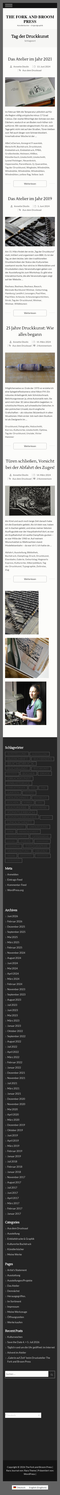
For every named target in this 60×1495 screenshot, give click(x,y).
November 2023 (16, 989)
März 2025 (13, 942)
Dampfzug (22, 555)
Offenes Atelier (17, 836)
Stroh (8, 300)
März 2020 (13, 1119)
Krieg (40, 803)
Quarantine (41, 164)
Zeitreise (41, 566)
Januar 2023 (14, 1025)
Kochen (12, 802)
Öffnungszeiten (15, 1317)
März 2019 (13, 1145)
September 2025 (16, 931)
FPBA (38, 150)
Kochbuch (40, 798)
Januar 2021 (14, 1093)
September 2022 (16, 1036)
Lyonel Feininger (13, 160)
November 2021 (16, 1077)
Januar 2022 (14, 1067)
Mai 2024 (12, 968)
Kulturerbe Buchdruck (19, 1243)
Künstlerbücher (22, 817)
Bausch (37, 286)
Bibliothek (32, 552)
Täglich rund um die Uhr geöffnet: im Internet (31, 1347)
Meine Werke (14, 1254)
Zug (7, 569)
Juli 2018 (12, 1161)
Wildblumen (20, 303)
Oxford (11, 841)
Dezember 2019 (16, 1124)
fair (33, 787)
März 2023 (13, 1020)
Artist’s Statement (17, 1270)
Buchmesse (12, 774)
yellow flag (25, 174)
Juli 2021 (12, 1083)
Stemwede (13, 846)
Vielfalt (41, 851)
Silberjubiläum (34, 562)
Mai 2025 (12, 937)
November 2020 (16, 1104)
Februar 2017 (14, 1208)
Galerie (20, 559)
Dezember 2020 (16, 1098)
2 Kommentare (44, 345)
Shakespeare (42, 841)
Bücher (29, 773)
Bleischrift (10, 146)
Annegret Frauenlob (31, 143)
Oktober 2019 (15, 1130)
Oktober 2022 (15, 1031)
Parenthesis (25, 164)
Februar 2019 (14, 1151)
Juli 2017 (12, 1187)
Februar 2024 (14, 984)
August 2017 (14, 1182)
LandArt (20, 293)
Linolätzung (38, 826)
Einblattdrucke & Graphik (20, 1238)
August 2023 (14, 999)
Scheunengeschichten (37, 296)
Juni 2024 (12, 963)
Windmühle (43, 167)
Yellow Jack (37, 174)
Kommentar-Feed (17, 884)
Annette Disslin (21, 66)
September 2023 (16, 994)
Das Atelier (13, 1285)
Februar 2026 (14, 921)
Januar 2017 (14, 1213)
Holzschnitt (36, 426)
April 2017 (13, 1198)
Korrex (9, 429)
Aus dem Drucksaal (32, 70)
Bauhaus (9, 286)
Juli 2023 (12, 1004)
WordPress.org (15, 890)
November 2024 (16, 952)
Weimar (37, 300)
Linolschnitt (26, 157)
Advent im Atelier (16, 1352)
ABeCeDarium (12, 143)
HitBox (33, 153)
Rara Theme (30, 1470)
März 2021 (13, 1088)
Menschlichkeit (28, 831)
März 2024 (13, 978)
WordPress (29, 1474)
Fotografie (23, 426)
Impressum (13, 1306)
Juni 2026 (12, 916)
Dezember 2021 (16, 1072)
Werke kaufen (14, 1322)
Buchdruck (22, 146)
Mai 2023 (12, 1015)
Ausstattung (13, 1275)
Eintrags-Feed (14, 879)
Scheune (20, 296)
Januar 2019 (14, 1156)
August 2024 (14, 957)
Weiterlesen (30, 183)
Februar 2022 (14, 1062)
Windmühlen (37, 170)
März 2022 (13, 1057)
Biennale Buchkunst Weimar (20, 289)
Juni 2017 (12, 1192)
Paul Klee (40, 293)
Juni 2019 (12, 1135)
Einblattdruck (12, 150)
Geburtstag (41, 289)
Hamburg (10, 293)
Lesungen (30, 293)
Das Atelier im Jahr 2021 (30, 59)
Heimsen (24, 153)
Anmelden (12, 874)
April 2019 (13, 1140)
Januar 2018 (14, 1171)
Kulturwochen (14, 1336)
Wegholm (31, 167)
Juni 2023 (12, 1010)
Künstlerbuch (12, 157)
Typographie (29, 566)
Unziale (30, 433)
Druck (32, 555)
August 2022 (14, 1041)
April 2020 (13, 1114)
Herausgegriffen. (16, 1296)
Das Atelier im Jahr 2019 (30, 198)
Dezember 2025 (16, 926)
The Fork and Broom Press (30, 19)
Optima (43, 429)
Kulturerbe (19, 429)
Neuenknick (29, 160)
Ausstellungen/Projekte (19, 1280)
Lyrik (10, 831)
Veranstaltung (18, 851)
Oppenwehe (11, 164)
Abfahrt (9, 552)
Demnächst (13, 1290)
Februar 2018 (14, 1166)
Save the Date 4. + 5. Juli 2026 (23, 1342)
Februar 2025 (14, 947)
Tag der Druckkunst (15, 167)
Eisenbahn (10, 559)
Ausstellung (20, 552)
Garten (13, 792)
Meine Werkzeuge (17, 1311)
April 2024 (13, 973)
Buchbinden (43, 759)
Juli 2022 (12, 1046)
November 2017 (16, 1177)
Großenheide (12, 153)
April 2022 (13, 1051)
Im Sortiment (14, 1301)
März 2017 (13, 1203)
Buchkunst (17, 768)
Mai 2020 (12, 1109)
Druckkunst (35, 146)
